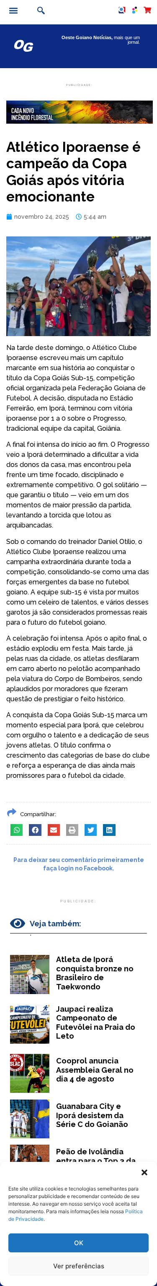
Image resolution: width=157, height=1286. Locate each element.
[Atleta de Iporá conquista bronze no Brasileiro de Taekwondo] (29, 974)
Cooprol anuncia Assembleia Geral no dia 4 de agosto (95, 1069)
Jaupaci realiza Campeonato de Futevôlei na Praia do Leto (95, 1023)
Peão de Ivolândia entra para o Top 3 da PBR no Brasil (96, 1160)
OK (78, 1243)
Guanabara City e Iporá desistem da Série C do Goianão (92, 1115)
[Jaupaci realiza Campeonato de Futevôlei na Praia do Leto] (29, 1024)
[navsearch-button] (39, 11)
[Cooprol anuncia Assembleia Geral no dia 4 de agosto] (29, 1073)
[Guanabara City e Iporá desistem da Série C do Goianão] (29, 1118)
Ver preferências (78, 1266)
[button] (144, 1172)
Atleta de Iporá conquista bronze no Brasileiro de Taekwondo (95, 973)
